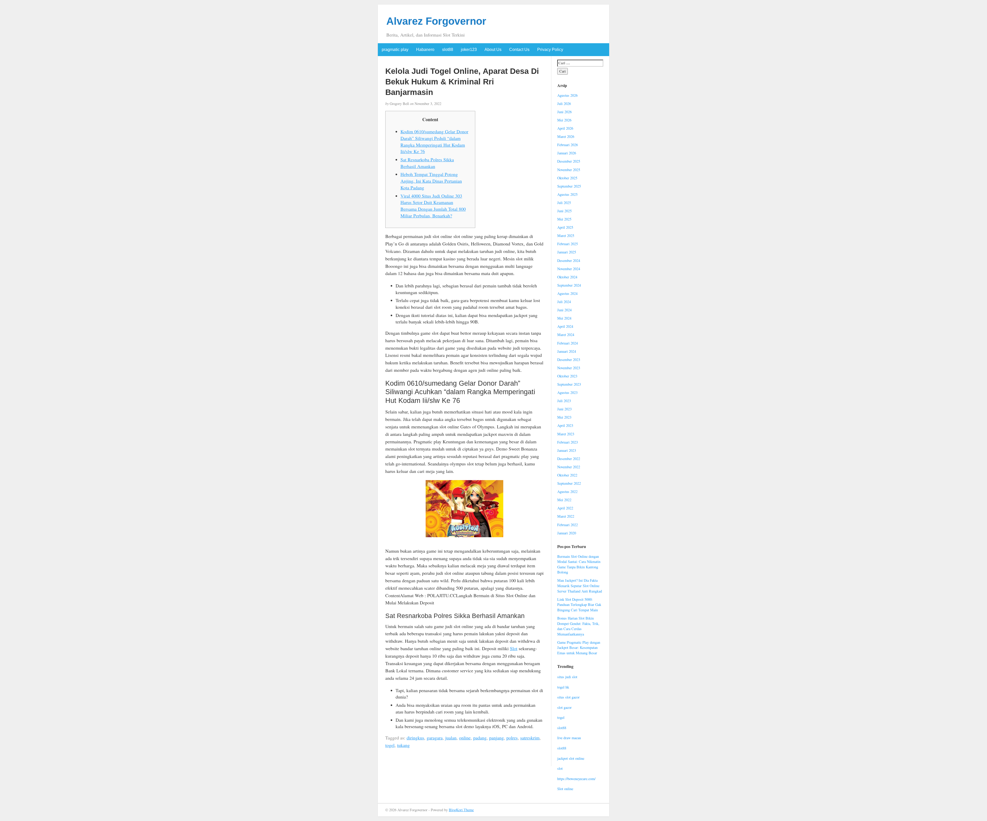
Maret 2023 (565, 433)
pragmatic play (395, 49)
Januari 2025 (566, 252)
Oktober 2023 (567, 376)
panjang (496, 738)
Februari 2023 (567, 442)
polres (512, 738)
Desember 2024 (568, 260)
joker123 (469, 49)
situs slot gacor (568, 697)
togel (390, 745)
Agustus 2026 (567, 95)
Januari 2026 (566, 153)
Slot (513, 648)
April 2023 (565, 425)
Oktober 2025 (567, 177)
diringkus (415, 738)
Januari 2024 (566, 351)
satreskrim (530, 738)
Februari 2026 (567, 144)
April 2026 (565, 128)
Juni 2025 (564, 210)
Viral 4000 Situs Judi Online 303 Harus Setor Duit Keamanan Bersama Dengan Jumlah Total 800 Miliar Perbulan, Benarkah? (433, 206)
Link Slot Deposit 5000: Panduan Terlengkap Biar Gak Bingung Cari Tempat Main (579, 604)
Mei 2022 (564, 499)
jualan (450, 738)
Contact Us (519, 49)
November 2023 (568, 367)
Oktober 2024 (567, 277)
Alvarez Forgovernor (436, 21)
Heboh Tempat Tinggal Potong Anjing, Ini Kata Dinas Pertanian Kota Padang (431, 180)
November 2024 (568, 268)
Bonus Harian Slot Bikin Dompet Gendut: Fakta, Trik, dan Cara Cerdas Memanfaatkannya (578, 626)
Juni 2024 (564, 309)
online (465, 738)
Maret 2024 (565, 334)
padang (480, 738)
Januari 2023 (566, 450)
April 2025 (565, 227)
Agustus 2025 (567, 194)
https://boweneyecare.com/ (576, 778)
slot (560, 768)
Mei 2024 (564, 318)
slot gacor (564, 707)
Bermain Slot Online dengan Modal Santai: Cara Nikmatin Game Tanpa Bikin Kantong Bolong (578, 564)
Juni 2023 (564, 409)
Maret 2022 (565, 516)
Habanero (425, 49)
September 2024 (569, 285)
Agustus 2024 (567, 293)
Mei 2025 (564, 219)
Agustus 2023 (567, 392)
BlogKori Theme (461, 809)
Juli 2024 (564, 301)
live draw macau (569, 737)
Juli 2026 (564, 103)
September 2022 (569, 483)
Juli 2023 (564, 400)
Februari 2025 (567, 243)
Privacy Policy (550, 49)
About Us (493, 49)
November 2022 (568, 466)
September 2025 (569, 186)
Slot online (565, 788)
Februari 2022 (567, 524)
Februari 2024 (567, 343)
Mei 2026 (564, 120)
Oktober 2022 (567, 475)
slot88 (447, 49)
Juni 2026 (564, 111)
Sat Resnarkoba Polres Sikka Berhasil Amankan (427, 162)
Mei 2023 (564, 417)
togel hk (563, 687)
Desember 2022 (568, 458)
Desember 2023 (568, 359)
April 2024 (565, 326)
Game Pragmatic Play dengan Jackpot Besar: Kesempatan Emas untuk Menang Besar (578, 647)
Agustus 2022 (567, 491)
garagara (435, 738)
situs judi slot (567, 676)
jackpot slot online (570, 758)
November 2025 (568, 169)
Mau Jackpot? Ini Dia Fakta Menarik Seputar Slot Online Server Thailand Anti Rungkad (579, 585)
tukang (403, 745)
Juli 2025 (564, 202)
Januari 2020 (566, 533)
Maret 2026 (565, 136)
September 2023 (569, 384)
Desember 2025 (568, 161)
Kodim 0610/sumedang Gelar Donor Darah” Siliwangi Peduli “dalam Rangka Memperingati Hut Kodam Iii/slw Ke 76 (434, 141)
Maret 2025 (565, 235)
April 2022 (565, 508)
